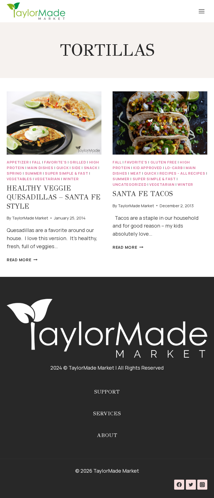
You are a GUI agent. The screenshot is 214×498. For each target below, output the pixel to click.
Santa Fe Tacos (143, 193)
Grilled (78, 162)
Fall (36, 162)
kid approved (147, 167)
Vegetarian (47, 179)
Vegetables (19, 179)
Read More (22, 259)
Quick (62, 167)
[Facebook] (179, 485)
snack (91, 167)
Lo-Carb (174, 167)
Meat (135, 173)
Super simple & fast (66, 173)
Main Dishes (40, 167)
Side (76, 167)
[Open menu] (201, 11)
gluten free (163, 162)
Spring (14, 173)
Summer (33, 173)
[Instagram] (202, 485)
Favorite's (55, 162)
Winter (71, 179)
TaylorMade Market (30, 218)
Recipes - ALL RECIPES (182, 173)
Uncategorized (129, 184)
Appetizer (18, 162)
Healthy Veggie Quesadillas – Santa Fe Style (54, 197)
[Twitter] (191, 485)
